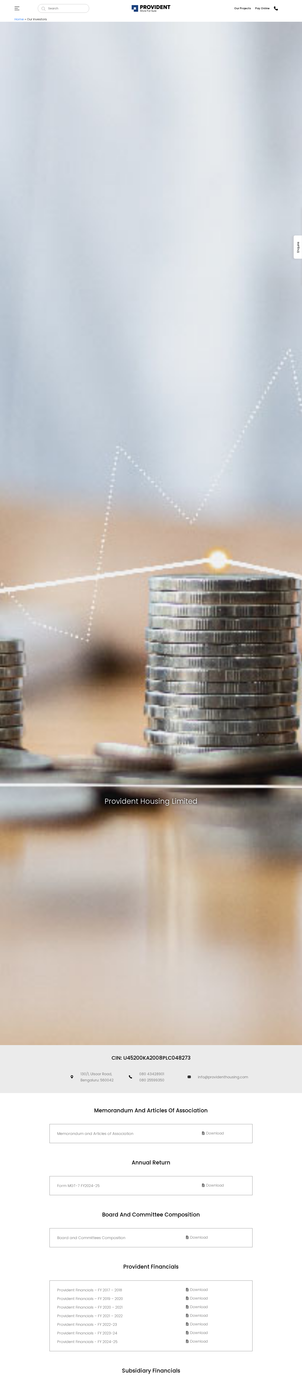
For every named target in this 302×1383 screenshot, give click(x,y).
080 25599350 (151, 1080)
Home (19, 19)
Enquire (298, 247)
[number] (276, 8)
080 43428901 (151, 1074)
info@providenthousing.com (223, 1077)
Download (214, 1133)
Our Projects (242, 8)
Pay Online (262, 8)
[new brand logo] (151, 8)
